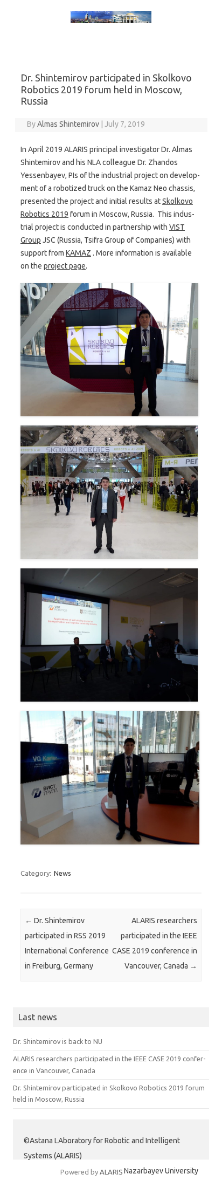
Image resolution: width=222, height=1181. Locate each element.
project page (65, 266)
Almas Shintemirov (68, 124)
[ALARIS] (111, 20)
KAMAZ (78, 253)
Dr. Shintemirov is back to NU (57, 1041)
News (62, 873)
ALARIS (111, 1172)
